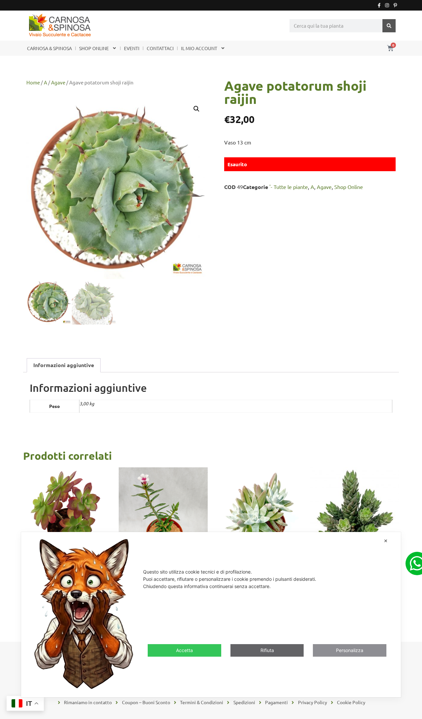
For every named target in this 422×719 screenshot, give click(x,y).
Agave (58, 82)
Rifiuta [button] (267, 650)
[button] (196, 109)
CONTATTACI (160, 48)
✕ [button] (386, 541)
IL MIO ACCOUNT (199, 48)
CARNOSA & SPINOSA (49, 48)
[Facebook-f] (379, 5)
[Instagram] (387, 5)
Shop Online (348, 186)
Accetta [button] (184, 650)
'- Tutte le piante (288, 186)
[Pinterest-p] (395, 5)
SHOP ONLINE (94, 48)
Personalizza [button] (349, 650)
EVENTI (131, 48)
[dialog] (211, 614)
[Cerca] (389, 25)
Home (33, 82)
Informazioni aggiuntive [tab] (63, 364)
